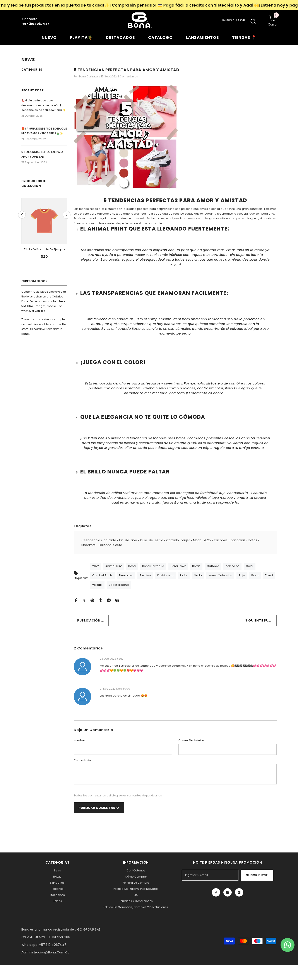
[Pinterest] (92, 600)
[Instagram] (227, 892)
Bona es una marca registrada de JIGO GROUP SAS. (61, 929)
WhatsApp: (43, 945)
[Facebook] (76, 600)
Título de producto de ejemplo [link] (70, 249)
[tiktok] (239, 892)
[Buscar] (239, 20)
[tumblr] (101, 600)
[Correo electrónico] (117, 600)
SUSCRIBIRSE (257, 875)
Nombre (79, 740)
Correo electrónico (191, 740)
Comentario (82, 760)
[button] (22, 215)
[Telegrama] (109, 600)
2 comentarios (128, 76)
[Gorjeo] (84, 600)
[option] (70, 230)
